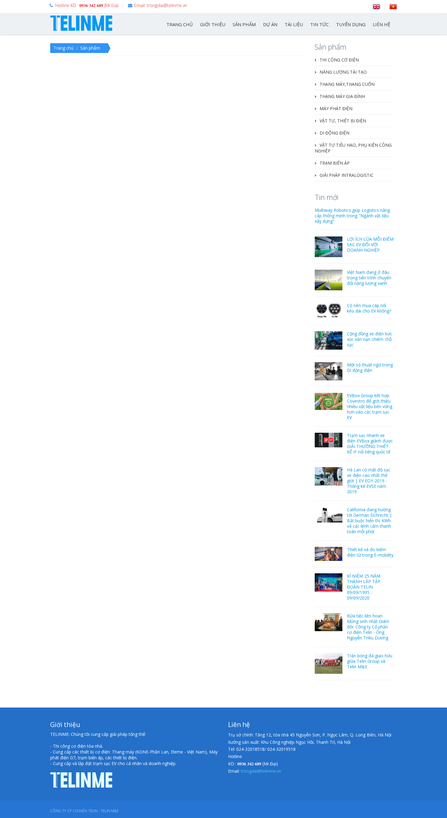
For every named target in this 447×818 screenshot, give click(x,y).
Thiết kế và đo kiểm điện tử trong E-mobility (370, 552)
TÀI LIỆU (294, 24)
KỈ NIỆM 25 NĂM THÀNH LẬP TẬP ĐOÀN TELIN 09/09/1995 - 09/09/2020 (363, 587)
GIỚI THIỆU (212, 24)
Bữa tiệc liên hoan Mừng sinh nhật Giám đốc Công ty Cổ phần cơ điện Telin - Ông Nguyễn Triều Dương (368, 627)
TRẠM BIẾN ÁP (335, 163)
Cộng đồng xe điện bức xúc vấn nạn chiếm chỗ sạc (369, 339)
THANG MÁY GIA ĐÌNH (342, 96)
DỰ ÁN (270, 24)
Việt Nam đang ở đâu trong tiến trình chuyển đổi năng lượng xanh (369, 277)
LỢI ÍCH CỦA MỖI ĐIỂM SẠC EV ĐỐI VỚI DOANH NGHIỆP (370, 244)
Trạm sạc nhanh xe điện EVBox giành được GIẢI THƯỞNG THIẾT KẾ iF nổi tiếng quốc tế (370, 443)
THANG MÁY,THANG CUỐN (347, 84)
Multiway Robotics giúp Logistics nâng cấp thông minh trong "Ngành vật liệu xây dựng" (352, 215)
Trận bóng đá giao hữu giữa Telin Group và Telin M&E (369, 661)
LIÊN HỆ (381, 24)
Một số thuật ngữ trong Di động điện (370, 367)
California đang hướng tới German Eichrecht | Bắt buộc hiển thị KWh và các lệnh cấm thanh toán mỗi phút (369, 520)
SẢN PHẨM (244, 24)
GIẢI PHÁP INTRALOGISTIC (346, 175)
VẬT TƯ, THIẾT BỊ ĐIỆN (343, 121)
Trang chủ (64, 48)
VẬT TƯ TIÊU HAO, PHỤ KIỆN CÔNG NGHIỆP (353, 148)
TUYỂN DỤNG (351, 24)
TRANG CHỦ (179, 24)
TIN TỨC (319, 24)
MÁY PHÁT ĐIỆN (336, 108)
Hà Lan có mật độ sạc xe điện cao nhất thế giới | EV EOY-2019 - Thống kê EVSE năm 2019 (368, 481)
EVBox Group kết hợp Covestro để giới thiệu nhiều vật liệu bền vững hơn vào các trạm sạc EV (369, 406)
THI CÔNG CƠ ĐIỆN (339, 60)
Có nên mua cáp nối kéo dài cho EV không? (369, 308)
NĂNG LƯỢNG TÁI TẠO (343, 72)
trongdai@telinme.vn (261, 771)
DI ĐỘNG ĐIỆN (334, 133)
